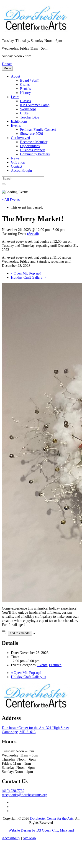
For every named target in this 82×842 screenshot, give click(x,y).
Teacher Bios (29, 117)
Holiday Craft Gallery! (28, 277)
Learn (15, 97)
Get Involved (20, 138)
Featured (55, 665)
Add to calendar (20, 633)
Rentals (25, 89)
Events (16, 125)
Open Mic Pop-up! (26, 273)
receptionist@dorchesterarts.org (24, 795)
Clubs (24, 113)
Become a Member (33, 142)
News (15, 158)
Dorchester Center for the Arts (51, 818)
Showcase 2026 (31, 134)
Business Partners (32, 150)
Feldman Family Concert (38, 129)
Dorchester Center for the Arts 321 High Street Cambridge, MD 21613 (35, 730)
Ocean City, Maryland (58, 830)
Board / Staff (29, 80)
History (25, 93)
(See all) (33, 234)
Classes (25, 101)
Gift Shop (18, 162)
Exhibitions (19, 121)
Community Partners (35, 154)
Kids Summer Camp (34, 105)
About (15, 76)
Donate (7, 64)
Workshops (28, 109)
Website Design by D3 (24, 830)
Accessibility (11, 838)
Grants (25, 84)
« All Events (11, 200)
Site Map (29, 838)
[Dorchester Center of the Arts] (36, 29)
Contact (16, 166)
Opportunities (30, 146)
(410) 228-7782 (13, 791)
